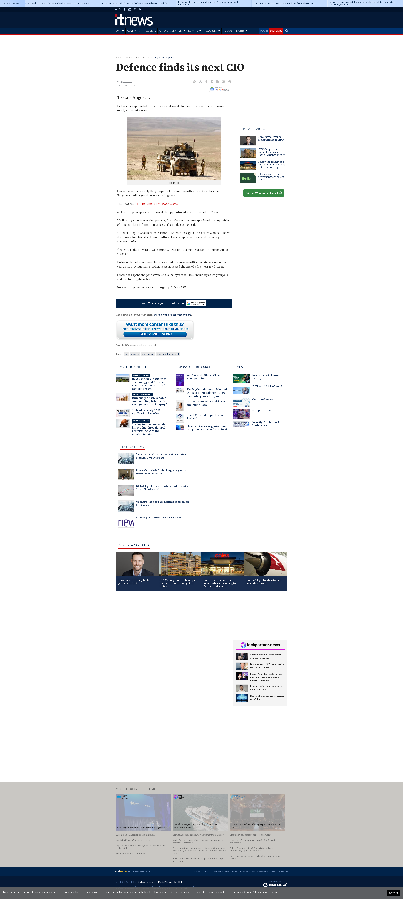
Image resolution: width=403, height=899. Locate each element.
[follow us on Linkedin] (115, 9)
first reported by (157, 204)
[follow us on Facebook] (125, 9)
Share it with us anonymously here (172, 314)
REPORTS (193, 30)
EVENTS (240, 30)
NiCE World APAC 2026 (267, 387)
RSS (286, 871)
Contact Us (198, 871)
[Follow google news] (219, 88)
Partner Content (132, 367)
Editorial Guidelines (222, 871)
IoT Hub (178, 882)
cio (126, 354)
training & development (168, 354)
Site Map (280, 871)
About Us (208, 871)
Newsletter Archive (267, 871)
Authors (235, 871)
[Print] (229, 81)
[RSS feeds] (139, 9)
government (147, 354)
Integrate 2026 (261, 411)
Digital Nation (165, 882)
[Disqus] (172, 635)
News (129, 57)
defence (135, 354)
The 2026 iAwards (263, 400)
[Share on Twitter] (201, 81)
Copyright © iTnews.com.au (127, 345)
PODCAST (228, 30)
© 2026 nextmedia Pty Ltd (139, 871)
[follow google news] (130, 9)
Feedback (244, 871)
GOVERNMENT (135, 30)
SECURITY (151, 30)
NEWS (117, 30)
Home (119, 57)
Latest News (11, 3)
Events (241, 367)
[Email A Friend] (224, 81)
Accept (393, 893)
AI (160, 30)
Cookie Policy (251, 892)
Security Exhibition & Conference (265, 424)
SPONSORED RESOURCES (195, 367)
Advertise (253, 871)
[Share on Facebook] (206, 81)
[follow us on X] (120, 9)
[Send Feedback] (218, 81)
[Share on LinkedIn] (212, 81)
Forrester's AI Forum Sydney (266, 377)
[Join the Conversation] (194, 81)
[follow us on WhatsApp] (135, 9)
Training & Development (162, 57)
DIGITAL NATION (173, 30)
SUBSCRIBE (276, 30)
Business (140, 57)
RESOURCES (210, 30)
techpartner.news (147, 882)
